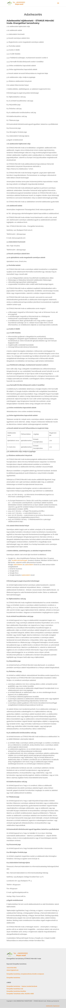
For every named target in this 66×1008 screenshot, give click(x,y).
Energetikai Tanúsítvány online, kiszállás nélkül (20, 993)
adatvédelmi (29, 564)
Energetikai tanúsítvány (13, 977)
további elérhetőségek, (20, 560)
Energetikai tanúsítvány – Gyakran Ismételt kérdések (22, 986)
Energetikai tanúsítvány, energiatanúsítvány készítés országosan (25, 974)
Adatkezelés (49, 1006)
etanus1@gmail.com (12, 970)
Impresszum (56, 1006)
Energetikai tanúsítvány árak (15, 988)
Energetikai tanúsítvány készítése (16, 991)
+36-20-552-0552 (11, 967)
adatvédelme (18, 564)
